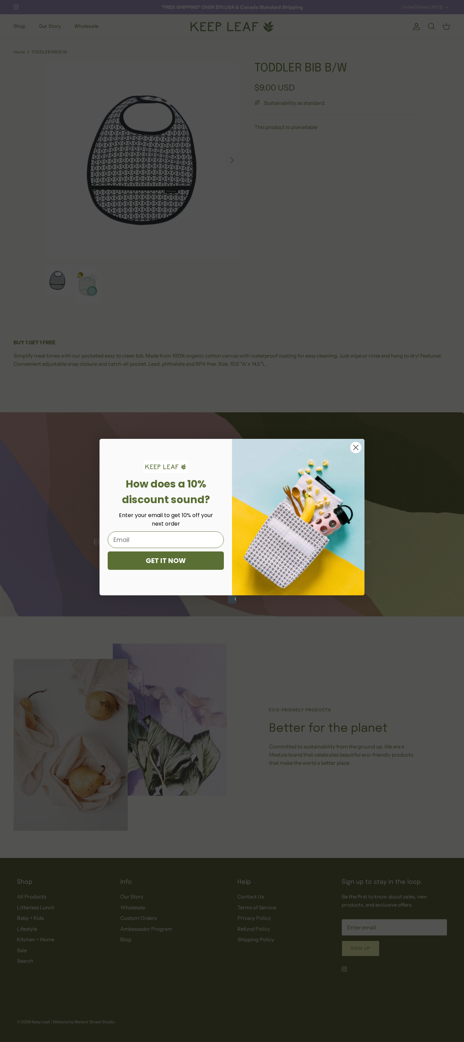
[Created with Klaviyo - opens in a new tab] (232, 599)
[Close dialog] (356, 447)
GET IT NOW (166, 560)
